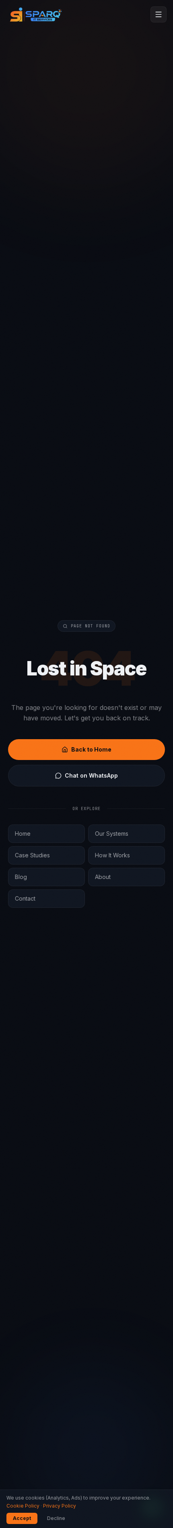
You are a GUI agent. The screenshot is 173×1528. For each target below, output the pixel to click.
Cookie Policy (22, 1506)
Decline (56, 1518)
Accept (22, 1518)
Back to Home (91, 749)
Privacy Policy (59, 1506)
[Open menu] (158, 14)
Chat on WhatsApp (91, 775)
